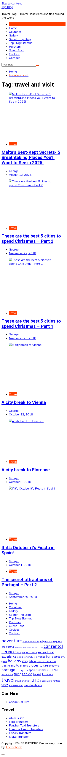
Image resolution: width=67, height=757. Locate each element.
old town (24, 665)
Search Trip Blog (20, 39)
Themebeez (14, 747)
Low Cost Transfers (46, 661)
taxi (49, 670)
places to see (38, 665)
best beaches (28, 647)
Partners (15, 46)
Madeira (5, 665)
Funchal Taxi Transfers (24, 725)
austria (10, 646)
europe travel (46, 652)
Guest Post (16, 50)
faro (35, 657)
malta (15, 665)
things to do (23, 674)
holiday (14, 660)
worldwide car (33, 685)
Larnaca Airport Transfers (26, 729)
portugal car (22, 670)
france (41, 656)
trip (35, 679)
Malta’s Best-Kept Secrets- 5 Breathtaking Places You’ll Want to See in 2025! (30, 157)
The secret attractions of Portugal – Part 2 (27, 582)
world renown (16, 685)
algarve (46, 641)
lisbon (32, 661)
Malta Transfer (19, 736)
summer (41, 670)
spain (32, 670)
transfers (47, 674)
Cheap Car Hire (19, 702)
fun (48, 656)
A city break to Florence (25, 469)
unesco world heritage (50, 681)
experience (8, 656)
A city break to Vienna (23, 402)
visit (4, 685)
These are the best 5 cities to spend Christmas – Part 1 (31, 323)
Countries (15, 32)
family (29, 656)
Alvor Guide (16, 718)
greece (4, 661)
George (14, 171)
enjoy (21, 652)
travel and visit (22, 680)
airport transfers (31, 641)
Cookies (14, 54)
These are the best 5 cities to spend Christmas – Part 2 (31, 238)
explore (21, 656)
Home (13, 28)
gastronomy (58, 656)
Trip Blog (7, 7)
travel (7, 680)
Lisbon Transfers (20, 733)
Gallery (13, 35)
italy (25, 661)
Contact (14, 58)
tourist (37, 674)
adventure (11, 640)
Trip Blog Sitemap (20, 43)
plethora (54, 665)
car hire (39, 647)
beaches (18, 647)
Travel (13, 144)
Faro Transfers (18, 721)
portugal (8, 669)
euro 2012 (31, 652)
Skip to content (11, 3)
